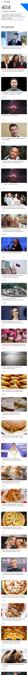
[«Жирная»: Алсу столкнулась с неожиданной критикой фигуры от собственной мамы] (14, 453)
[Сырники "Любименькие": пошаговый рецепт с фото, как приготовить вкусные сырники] (14, 499)
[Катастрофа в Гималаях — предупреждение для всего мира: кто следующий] (14, 293)
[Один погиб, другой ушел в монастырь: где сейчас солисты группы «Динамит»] (14, 65)
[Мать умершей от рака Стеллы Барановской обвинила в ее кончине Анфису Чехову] (14, 316)
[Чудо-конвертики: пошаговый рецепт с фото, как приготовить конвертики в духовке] (14, 385)
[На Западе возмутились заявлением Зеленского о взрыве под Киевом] (14, 87)
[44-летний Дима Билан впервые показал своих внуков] (14, 133)
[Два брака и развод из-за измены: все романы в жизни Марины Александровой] (14, 202)
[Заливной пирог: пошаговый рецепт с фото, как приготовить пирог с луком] (14, 431)
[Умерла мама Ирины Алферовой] (14, 248)
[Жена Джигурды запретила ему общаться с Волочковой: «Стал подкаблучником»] (14, 545)
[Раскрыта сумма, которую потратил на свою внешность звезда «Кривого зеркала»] (14, 156)
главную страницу (18, 19)
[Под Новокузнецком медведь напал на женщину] (14, 659)
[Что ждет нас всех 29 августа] (14, 179)
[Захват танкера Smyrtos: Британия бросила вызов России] (14, 362)
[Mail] (5, 2)
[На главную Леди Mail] (8, 2)
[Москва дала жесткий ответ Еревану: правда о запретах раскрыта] (14, 270)
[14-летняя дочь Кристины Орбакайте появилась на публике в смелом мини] (14, 568)
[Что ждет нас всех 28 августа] (14, 110)
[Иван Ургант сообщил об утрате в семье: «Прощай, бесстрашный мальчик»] (14, 42)
